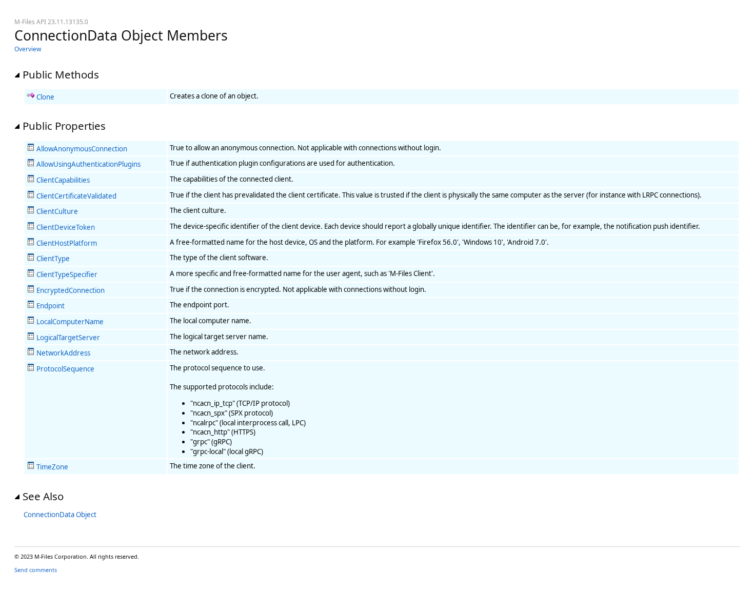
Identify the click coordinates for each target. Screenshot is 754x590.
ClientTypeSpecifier (66, 274)
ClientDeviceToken (65, 227)
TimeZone (52, 466)
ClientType (53, 258)
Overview (27, 49)
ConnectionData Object (60, 514)
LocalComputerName (70, 321)
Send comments (35, 570)
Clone (45, 97)
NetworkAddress (63, 353)
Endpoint (50, 305)
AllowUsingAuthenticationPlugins (88, 164)
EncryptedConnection (70, 290)
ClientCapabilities (63, 180)
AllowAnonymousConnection (81, 148)
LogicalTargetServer (68, 337)
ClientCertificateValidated (76, 196)
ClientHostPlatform (66, 243)
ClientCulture (57, 211)
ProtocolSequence (65, 368)
